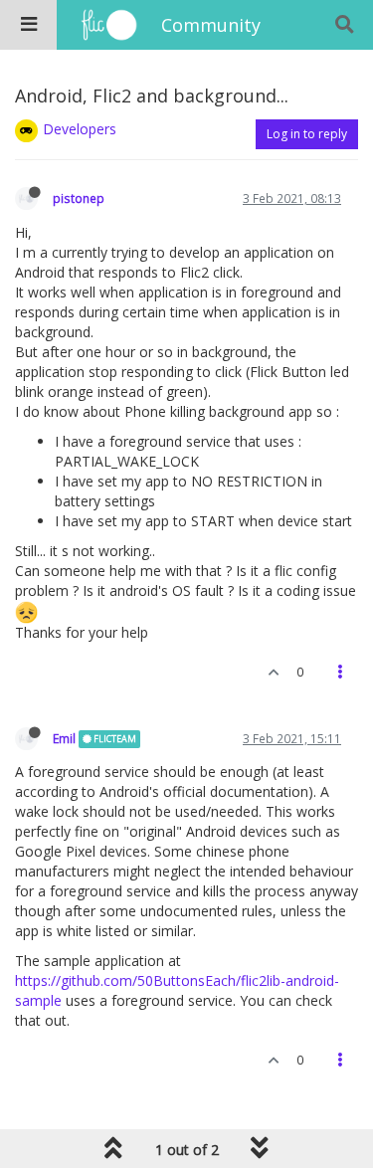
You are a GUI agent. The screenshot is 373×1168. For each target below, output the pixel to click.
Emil (64, 738)
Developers (79, 128)
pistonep (78, 198)
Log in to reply (307, 133)
